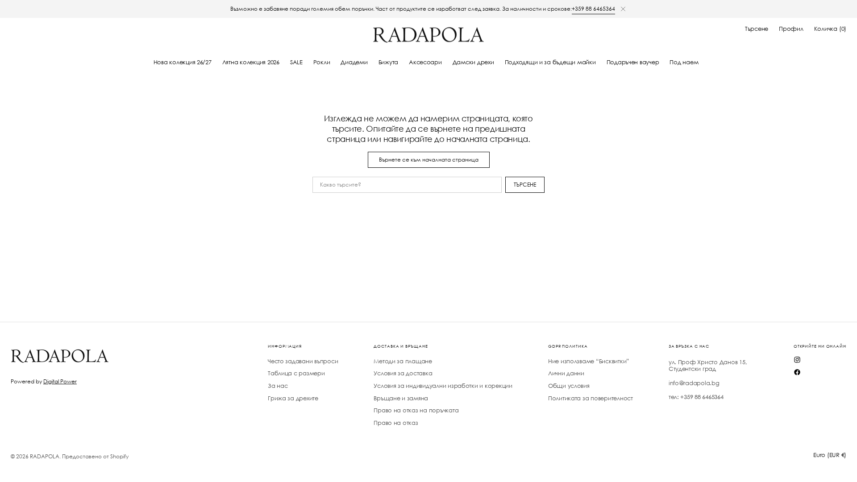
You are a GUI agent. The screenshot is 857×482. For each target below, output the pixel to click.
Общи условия (569, 386)
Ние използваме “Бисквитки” (588, 361)
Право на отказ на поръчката (416, 410)
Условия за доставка (403, 373)
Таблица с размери (296, 373)
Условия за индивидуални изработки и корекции (443, 386)
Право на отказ (396, 423)
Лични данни (566, 373)
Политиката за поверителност (590, 398)
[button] (756, 29)
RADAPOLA (44, 456)
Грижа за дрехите (293, 398)
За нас (277, 386)
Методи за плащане (403, 361)
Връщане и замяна (401, 398)
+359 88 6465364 (593, 8)
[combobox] (407, 185)
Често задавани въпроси (303, 361)
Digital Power (60, 381)
